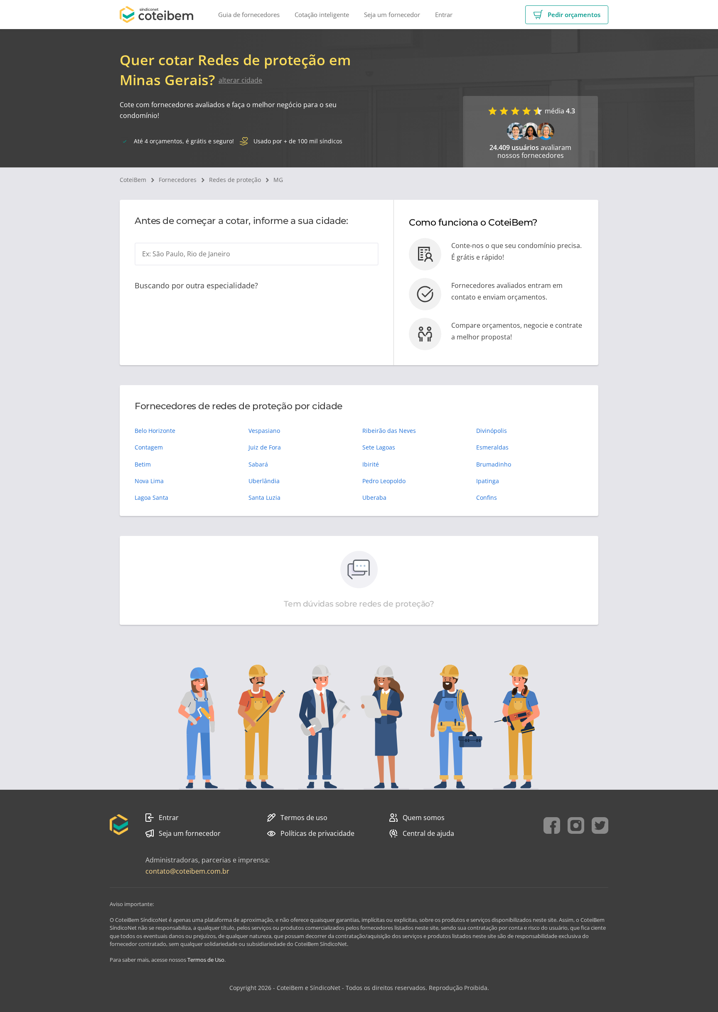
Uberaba (374, 497)
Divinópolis (491, 431)
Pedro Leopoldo (384, 481)
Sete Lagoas (378, 447)
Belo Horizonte (155, 431)
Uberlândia (264, 481)
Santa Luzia (264, 497)
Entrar (169, 817)
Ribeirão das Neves (389, 431)
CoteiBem (133, 180)
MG (278, 180)
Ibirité (370, 464)
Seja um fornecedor (190, 833)
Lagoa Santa (151, 497)
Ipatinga (487, 481)
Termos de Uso (205, 959)
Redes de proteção (235, 180)
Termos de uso (303, 817)
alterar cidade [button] (240, 80)
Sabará (258, 464)
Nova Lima (149, 481)
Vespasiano (264, 431)
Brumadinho (493, 464)
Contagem (149, 447)
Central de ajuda (428, 833)
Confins (486, 497)
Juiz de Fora (264, 447)
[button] (566, 14)
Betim (143, 464)
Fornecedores (178, 180)
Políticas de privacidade (317, 833)
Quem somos (424, 817)
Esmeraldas (492, 447)
